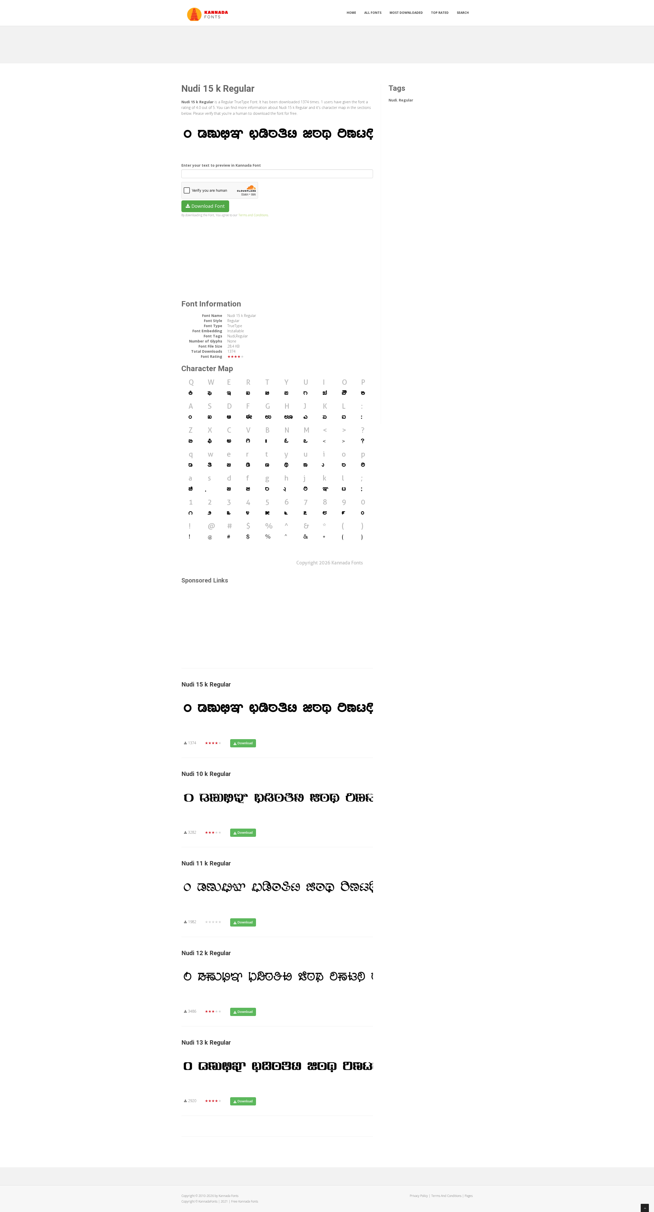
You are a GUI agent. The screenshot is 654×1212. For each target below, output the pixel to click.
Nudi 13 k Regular (206, 1042)
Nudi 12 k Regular (206, 953)
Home (351, 12)
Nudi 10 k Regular (206, 773)
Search (463, 12)
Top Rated (440, 12)
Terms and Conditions (253, 215)
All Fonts (372, 12)
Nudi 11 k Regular (206, 863)
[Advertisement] (327, 42)
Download (245, 743)
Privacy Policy (419, 1196)
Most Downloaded (406, 12)
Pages (469, 1196)
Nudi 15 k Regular (206, 684)
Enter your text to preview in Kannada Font (221, 165)
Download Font (207, 206)
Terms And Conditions (446, 1196)
